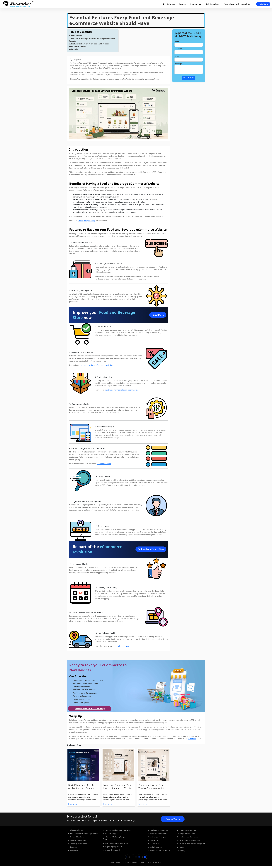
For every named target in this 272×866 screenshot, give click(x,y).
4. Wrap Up (73, 49)
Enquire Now (188, 78)
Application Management (159, 833)
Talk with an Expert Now (151, 549)
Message (178, 64)
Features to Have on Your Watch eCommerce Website (152, 786)
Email (176, 56)
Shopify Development (187, 833)
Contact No (178, 49)
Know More (158, 314)
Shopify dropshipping (86, 220)
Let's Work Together (173, 819)
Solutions (171, 4)
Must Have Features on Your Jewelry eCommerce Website (117, 786)
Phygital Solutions (76, 830)
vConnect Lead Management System (118, 830)
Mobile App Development (159, 837)
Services (182, 4)
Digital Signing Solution (113, 847)
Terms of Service (154, 862)
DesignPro (74, 850)
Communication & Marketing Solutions (84, 833)
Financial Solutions (77, 837)
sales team (192, 739)
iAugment (73, 847)
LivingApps (154, 840)
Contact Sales (263, 4)
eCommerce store (104, 464)
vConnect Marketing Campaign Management (116, 838)
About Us (246, 4)
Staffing (182, 850)
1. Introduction (75, 36)
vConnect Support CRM (113, 833)
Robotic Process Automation (160, 850)
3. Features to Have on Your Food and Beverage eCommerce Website (89, 45)
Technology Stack (231, 4)
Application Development (159, 830)
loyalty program (122, 646)
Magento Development (188, 830)
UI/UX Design (154, 844)
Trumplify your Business (79, 844)
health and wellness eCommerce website (95, 365)
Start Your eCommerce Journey (90, 708)
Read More (72, 804)
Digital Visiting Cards (112, 850)
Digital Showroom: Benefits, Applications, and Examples (82, 786)
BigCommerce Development (189, 837)
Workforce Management (79, 840)
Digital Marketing (156, 847)
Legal (142, 862)
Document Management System (116, 843)
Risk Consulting (212, 4)
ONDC (182, 847)
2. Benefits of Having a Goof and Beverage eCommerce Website (92, 39)
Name (176, 41)
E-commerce (196, 4)
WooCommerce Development (190, 840)
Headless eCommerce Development (192, 844)
